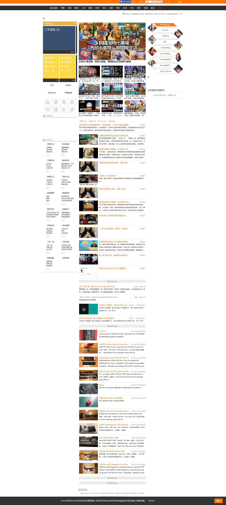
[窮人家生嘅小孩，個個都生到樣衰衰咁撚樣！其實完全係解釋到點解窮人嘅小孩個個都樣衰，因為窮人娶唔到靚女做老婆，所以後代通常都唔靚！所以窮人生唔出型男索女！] (88, 259)
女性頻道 (64, 233)
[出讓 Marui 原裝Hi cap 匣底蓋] (88, 402)
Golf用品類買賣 (66, 200)
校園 (146, 7)
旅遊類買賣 (65, 196)
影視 (125, 7)
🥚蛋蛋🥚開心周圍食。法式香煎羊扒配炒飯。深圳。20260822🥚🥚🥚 (127, 149)
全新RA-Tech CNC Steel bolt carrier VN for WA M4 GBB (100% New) (125, 411)
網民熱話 (49, 23)
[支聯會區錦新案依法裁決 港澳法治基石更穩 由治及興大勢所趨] (88, 139)
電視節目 (64, 149)
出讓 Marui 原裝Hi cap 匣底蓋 (110, 398)
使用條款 (131, 501)
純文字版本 (94, 493)
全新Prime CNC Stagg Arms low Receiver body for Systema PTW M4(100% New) (131, 464)
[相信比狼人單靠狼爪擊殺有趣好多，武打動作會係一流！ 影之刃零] (88, 219)
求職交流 (49, 247)
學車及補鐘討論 (66, 247)
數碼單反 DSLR (66, 166)
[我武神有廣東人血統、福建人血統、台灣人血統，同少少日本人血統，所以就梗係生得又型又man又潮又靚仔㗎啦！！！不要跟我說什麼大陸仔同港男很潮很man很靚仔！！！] (88, 192)
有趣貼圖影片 (66, 212)
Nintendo (52, 92)
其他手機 (49, 168)
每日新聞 (49, 229)
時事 (97, 7)
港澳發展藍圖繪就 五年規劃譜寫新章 (113, 241)
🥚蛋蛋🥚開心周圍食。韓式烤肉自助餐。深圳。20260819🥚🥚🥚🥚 (126, 202)
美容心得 (64, 229)
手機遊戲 (68, 92)
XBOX (68, 85)
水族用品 (111, 121)
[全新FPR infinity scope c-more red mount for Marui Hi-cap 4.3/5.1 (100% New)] (88, 348)
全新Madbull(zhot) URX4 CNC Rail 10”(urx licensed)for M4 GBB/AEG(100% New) (130, 357)
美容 (104, 7)
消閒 (69, 7)
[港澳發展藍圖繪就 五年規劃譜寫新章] (88, 245)
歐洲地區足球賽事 (52, 214)
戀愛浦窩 (49, 261)
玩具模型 (72, 101)
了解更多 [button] (151, 501)
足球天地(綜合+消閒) (53, 212)
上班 (83, 7)
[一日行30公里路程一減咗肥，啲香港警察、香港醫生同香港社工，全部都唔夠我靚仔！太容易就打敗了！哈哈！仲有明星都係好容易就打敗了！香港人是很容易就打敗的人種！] (88, 232)
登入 (171, 95)
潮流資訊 (49, 151)
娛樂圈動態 (65, 147)
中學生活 (49, 184)
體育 (139, 7)
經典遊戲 (64, 101)
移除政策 (126, 493)
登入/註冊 (126, 1)
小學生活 (49, 182)
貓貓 (47, 198)
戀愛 (111, 7)
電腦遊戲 (56, 101)
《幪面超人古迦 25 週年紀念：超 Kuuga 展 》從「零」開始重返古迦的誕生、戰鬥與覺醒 (89, 82)
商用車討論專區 (66, 249)
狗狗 (47, 196)
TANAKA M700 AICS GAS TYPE (112, 451)
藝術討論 (64, 184)
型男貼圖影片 (66, 214)
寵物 (76, 7)
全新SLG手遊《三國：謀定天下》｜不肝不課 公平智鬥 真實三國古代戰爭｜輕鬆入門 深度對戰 (89, 99)
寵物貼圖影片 (66, 217)
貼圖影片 (72, 109)
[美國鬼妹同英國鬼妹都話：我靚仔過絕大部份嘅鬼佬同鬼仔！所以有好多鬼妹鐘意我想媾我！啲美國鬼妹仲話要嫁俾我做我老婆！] (88, 166)
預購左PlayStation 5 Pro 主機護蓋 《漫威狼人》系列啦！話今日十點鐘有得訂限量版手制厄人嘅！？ (138, 268)
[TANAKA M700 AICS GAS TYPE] (88, 455)
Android (48, 163)
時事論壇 (49, 231)
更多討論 (113, 281)
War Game (102, 121)
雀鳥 (47, 200)
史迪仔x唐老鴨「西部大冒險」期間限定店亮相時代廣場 (105, 61)
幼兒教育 (49, 180)
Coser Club (47, 109)
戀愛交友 (49, 263)
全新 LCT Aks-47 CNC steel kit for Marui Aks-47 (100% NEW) (123, 371)
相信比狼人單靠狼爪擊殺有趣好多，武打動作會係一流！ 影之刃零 (125, 215)
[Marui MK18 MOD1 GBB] (88, 441)
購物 (90, 7)
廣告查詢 (141, 493)
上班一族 (49, 245)
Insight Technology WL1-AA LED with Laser (116, 424)
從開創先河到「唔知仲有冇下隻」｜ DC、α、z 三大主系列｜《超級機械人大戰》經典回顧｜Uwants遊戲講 (112, 116)
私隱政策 (118, 493)
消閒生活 (83, 121)
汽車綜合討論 (66, 245)
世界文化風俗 (66, 182)
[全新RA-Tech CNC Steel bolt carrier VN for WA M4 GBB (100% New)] (88, 415)
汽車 (132, 7)
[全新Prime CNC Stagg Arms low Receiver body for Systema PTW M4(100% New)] (88, 468)
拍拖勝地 (49, 265)
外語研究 (64, 180)
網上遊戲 (48, 101)
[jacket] (88, 389)
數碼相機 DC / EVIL (68, 163)
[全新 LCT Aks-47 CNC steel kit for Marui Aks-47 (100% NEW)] (88, 375)
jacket (101, 385)
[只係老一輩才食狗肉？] (88, 179)
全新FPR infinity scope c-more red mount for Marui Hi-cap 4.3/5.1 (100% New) (129, 344)
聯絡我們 (133, 493)
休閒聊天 (49, 147)
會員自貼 (49, 149)
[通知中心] (165, 1)
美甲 (63, 231)
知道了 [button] (218, 501)
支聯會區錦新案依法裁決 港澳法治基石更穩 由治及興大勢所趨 (123, 135)
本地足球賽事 (50, 217)
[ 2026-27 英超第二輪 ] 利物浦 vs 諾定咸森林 (96, 318)
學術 (118, 7)
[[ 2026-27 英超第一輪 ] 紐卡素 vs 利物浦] (88, 309)
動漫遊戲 (53, 7)
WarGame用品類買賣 (68, 198)
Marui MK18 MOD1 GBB (108, 437)
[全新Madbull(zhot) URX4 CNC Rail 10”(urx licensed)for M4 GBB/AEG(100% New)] (88, 361)
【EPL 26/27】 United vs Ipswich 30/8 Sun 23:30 (98, 297)
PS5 (52, 85)
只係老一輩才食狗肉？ (108, 175)
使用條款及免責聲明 (107, 493)
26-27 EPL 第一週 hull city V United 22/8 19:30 (97, 286)
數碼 (153, 7)
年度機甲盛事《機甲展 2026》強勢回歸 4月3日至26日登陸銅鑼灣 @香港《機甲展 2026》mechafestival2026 (112, 82)
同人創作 (64, 109)
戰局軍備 (49, 233)
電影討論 (64, 151)
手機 (62, 7)
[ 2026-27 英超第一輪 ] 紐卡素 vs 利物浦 (114, 305)
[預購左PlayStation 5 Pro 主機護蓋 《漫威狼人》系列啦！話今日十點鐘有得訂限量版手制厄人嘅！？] (88, 272)
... (47, 155)
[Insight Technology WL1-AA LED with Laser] (88, 428)
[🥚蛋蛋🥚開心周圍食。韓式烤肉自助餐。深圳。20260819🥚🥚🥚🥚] (88, 206)
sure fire (102, 331)
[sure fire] (88, 335)
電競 (160, 7)
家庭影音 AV (65, 168)
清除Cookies (85, 493)
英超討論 (92, 121)
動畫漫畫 (56, 109)
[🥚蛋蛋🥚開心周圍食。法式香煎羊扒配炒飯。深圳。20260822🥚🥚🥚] (88, 153)
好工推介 (49, 249)
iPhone (48, 166)
